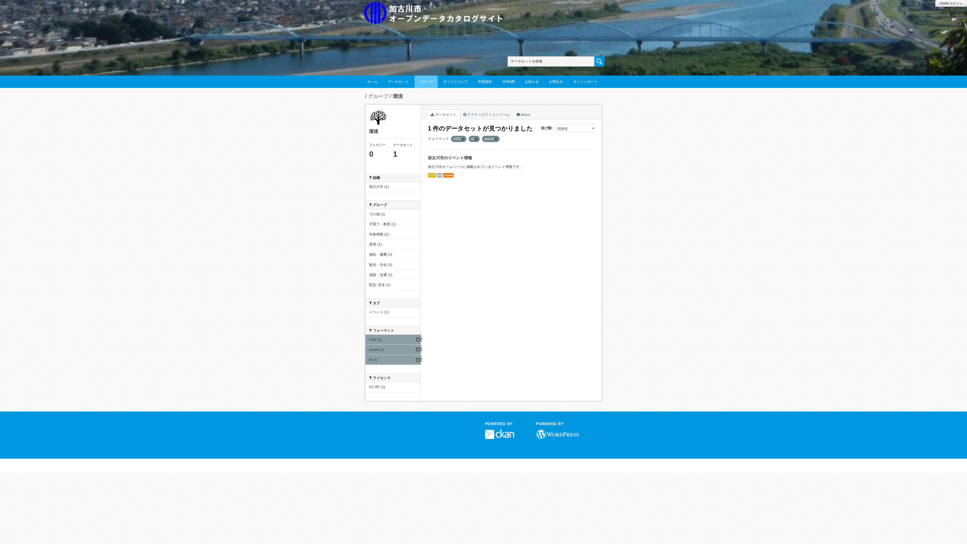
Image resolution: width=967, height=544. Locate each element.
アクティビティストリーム (488, 115)
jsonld (448, 175)
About (525, 115)
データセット (398, 82)
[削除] (463, 139)
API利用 (508, 82)
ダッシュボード (585, 82)
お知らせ (532, 82)
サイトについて (455, 82)
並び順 (546, 128)
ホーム (372, 82)
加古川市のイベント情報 (450, 158)
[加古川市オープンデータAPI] (436, 7)
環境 (398, 96)
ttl (439, 175)
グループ (426, 82)
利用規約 (485, 82)
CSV (432, 175)
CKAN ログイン (951, 3)
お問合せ (556, 82)
